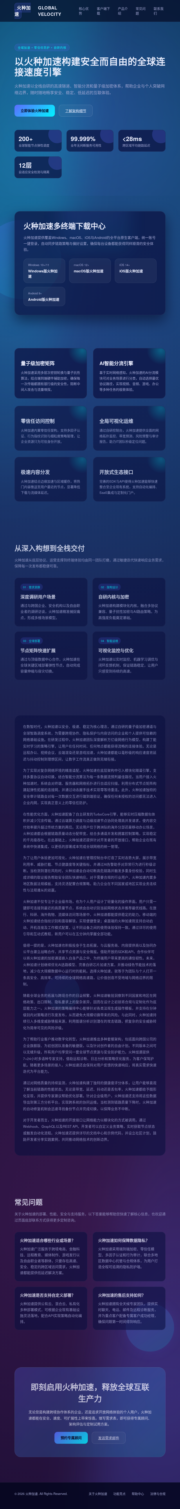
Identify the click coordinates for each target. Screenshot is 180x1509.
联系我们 (159, 10)
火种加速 (31, 1493)
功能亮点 (119, 1493)
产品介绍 (123, 10)
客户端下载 (103, 10)
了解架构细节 (75, 110)
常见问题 (141, 10)
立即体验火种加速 (35, 110)
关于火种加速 (98, 1493)
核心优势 (84, 10)
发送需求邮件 (108, 1436)
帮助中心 (138, 1493)
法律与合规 (158, 1493)
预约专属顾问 (71, 1436)
